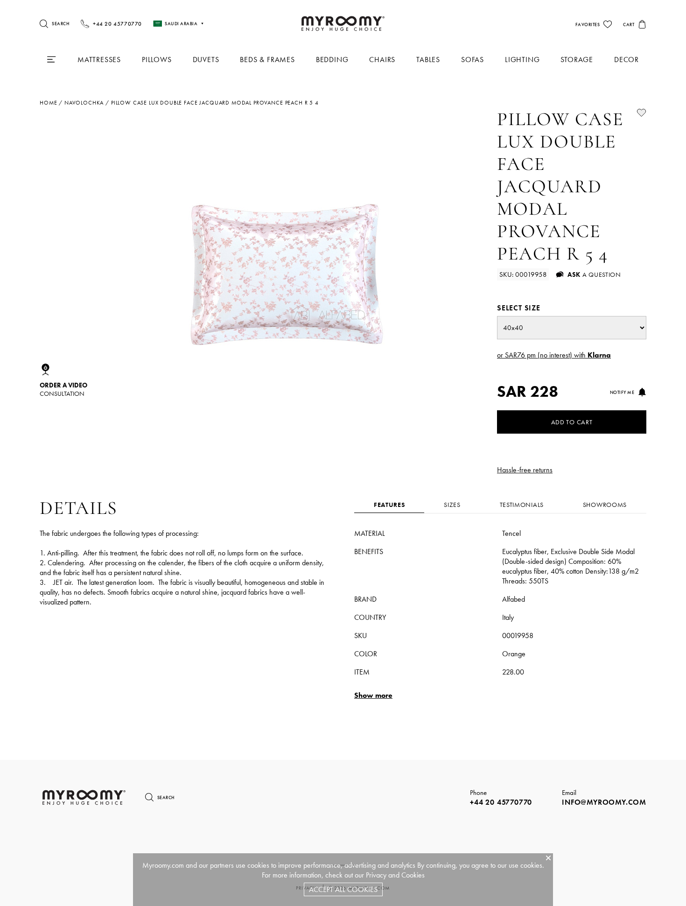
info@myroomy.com (604, 802)
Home (48, 102)
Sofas (472, 59)
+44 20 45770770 (501, 802)
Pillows (157, 59)
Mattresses (99, 59)
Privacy (376, 875)
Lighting (522, 59)
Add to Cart (572, 422)
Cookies (413, 875)
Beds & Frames (267, 59)
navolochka (84, 102)
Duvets (206, 59)
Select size (518, 308)
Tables (428, 59)
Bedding (332, 59)
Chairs (382, 59)
